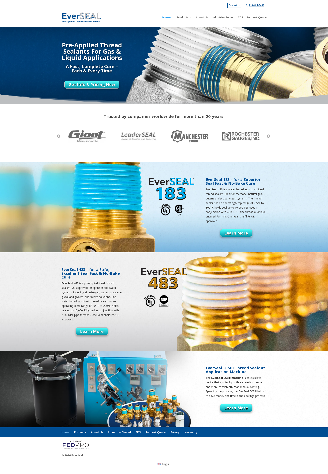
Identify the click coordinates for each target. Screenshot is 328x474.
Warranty (191, 432)
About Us (202, 17)
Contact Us (234, 5)
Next (268, 136)
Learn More (236, 233)
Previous (59, 136)
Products (182, 17)
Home (166, 17)
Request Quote (256, 17)
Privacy (175, 432)
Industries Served (223, 17)
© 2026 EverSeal (72, 455)
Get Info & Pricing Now (92, 84)
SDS (240, 17)
